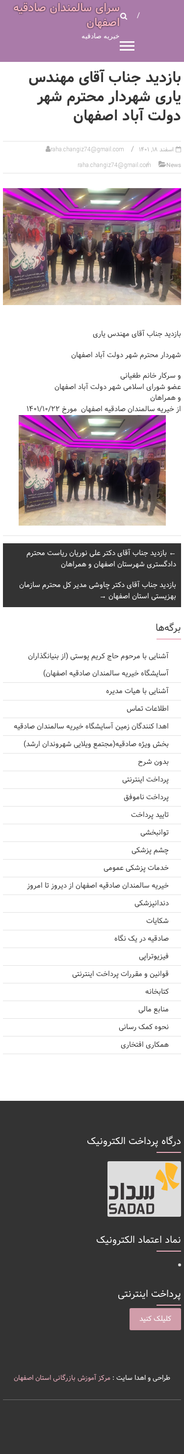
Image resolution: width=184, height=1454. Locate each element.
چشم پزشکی (150, 850)
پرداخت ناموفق (146, 797)
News (173, 165)
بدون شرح (153, 762)
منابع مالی (153, 1010)
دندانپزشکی (151, 903)
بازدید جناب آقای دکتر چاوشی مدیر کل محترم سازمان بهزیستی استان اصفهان (97, 591)
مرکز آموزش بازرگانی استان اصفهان (62, 1378)
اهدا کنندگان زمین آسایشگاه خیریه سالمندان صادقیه (91, 727)
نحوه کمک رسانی (144, 1027)
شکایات (157, 921)
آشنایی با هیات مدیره (137, 691)
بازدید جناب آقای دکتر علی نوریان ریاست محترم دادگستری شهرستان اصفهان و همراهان (101, 559)
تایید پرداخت (150, 815)
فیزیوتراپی (154, 957)
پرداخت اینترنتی (145, 780)
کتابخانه (157, 992)
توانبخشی (154, 833)
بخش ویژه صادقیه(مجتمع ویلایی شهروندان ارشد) (96, 744)
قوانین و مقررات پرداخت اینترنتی (120, 974)
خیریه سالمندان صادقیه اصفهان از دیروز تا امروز (98, 886)
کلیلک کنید (155, 1319)
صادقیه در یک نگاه (141, 939)
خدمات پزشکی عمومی (136, 868)
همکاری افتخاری (145, 1045)
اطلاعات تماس (148, 709)
